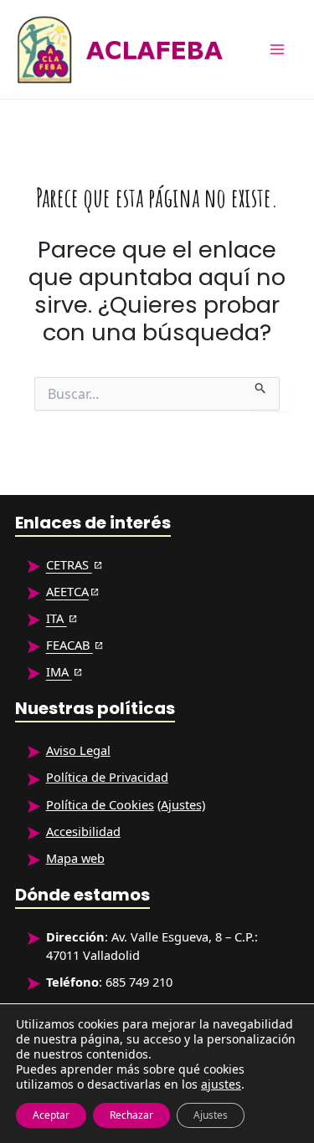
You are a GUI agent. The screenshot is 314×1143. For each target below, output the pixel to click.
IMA (59, 671)
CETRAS (69, 564)
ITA (56, 618)
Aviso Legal (78, 750)
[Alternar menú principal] (277, 49)
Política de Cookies (100, 804)
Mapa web (75, 858)
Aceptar (51, 1115)
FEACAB (69, 644)
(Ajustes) (181, 804)
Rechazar (131, 1115)
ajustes (221, 1084)
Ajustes (210, 1115)
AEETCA (67, 591)
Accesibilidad (83, 831)
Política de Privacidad (107, 776)
